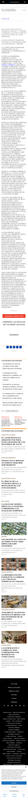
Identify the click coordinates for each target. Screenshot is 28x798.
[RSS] (20, 705)
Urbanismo (4, 536)
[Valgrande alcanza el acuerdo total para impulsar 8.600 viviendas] (14, 528)
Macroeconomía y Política (8, 478)
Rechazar (14, 787)
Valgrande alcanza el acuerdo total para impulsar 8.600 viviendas (12, 366)
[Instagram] (11, 347)
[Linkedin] (14, 347)
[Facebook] (9, 329)
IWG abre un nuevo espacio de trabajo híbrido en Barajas (20, 422)
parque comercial (8, 65)
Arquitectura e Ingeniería (8, 434)
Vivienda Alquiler (6, 645)
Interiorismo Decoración (8, 609)
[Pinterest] (15, 329)
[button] (26, 767)
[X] (12, 329)
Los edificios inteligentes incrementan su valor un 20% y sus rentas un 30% (7, 423)
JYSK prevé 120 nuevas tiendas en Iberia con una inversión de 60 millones (13, 387)
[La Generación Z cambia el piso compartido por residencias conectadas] (14, 637)
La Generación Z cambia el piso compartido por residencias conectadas (13, 396)
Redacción (6, 18)
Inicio (2, 9)
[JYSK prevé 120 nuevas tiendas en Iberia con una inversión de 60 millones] (14, 601)
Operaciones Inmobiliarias (8, 457)
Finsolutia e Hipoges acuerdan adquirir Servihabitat (12, 463)
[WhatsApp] (19, 329)
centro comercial (12, 411)
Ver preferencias (14, 791)
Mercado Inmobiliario (10, 9)
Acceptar (14, 783)
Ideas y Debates (5, 501)
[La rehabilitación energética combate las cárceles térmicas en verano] (14, 564)
